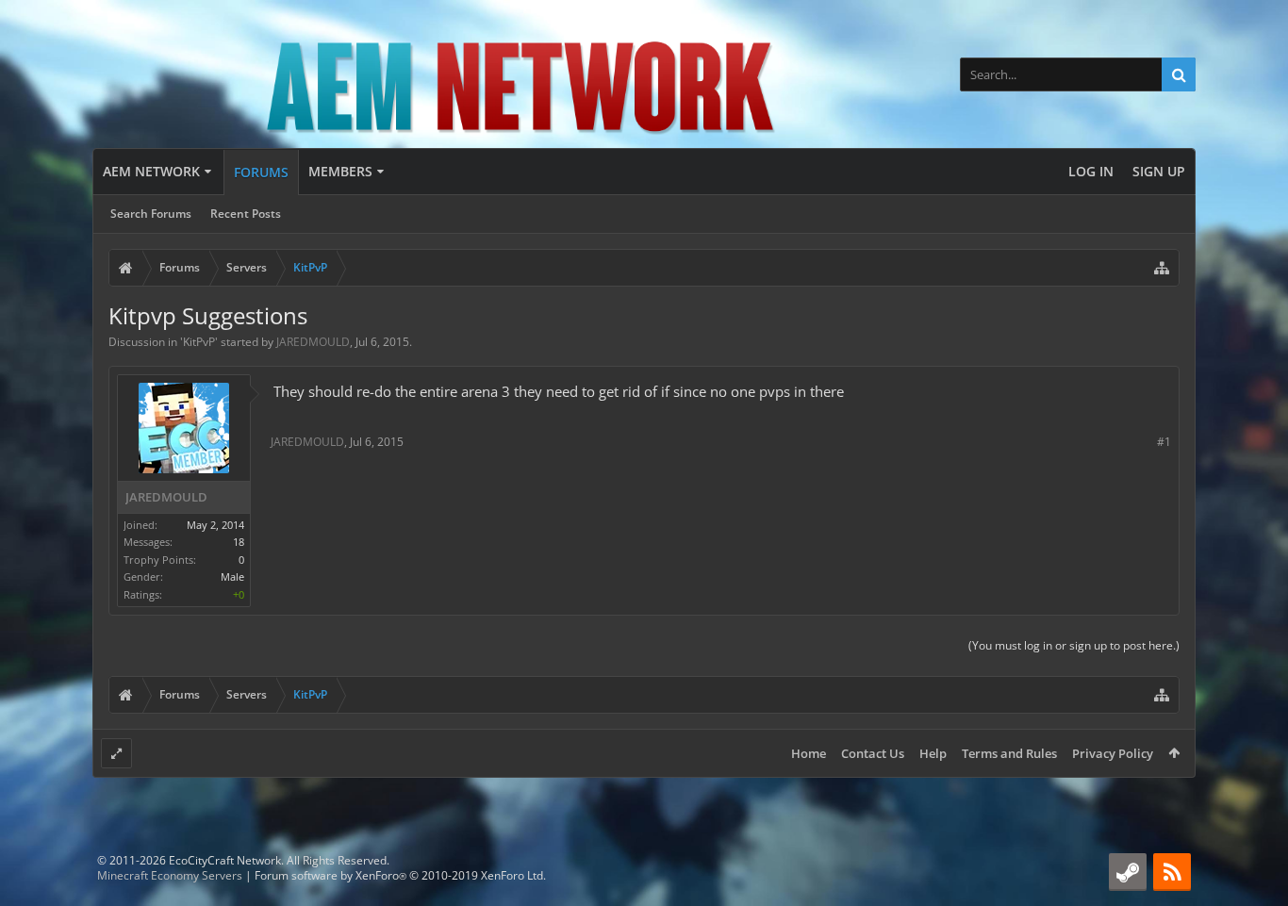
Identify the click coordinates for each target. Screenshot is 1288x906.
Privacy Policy (1112, 753)
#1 (1164, 442)
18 (238, 542)
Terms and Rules (1009, 753)
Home (808, 753)
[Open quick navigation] (1162, 268)
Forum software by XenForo (400, 875)
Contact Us (872, 753)
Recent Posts (245, 214)
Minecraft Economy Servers (169, 875)
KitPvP (199, 342)
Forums (261, 172)
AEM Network (151, 171)
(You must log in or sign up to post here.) (1074, 645)
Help (933, 753)
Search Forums (150, 214)
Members (340, 171)
